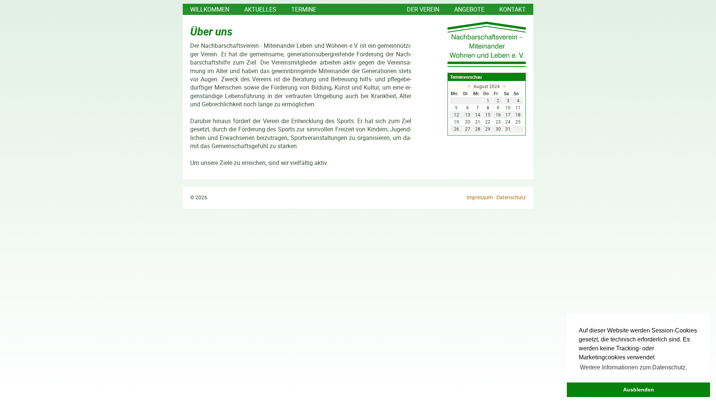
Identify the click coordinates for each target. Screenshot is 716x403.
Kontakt (512, 9)
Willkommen (209, 9)
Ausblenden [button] (638, 390)
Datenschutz (511, 197)
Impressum (480, 197)
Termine (303, 9)
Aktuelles (260, 9)
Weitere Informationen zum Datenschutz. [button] (633, 367)
